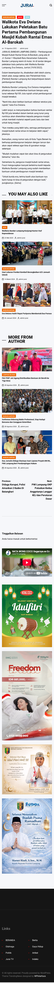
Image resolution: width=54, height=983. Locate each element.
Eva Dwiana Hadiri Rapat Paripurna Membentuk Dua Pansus (27, 313)
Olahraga (10, 946)
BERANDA (10, 940)
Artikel (35, 953)
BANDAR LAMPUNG (9, 416)
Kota (27, 17)
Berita (20, 17)
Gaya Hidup (37, 946)
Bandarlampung (9, 17)
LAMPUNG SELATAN (9, 375)
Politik (8, 953)
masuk (16, 539)
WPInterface (40, 976)
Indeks (35, 959)
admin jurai (24, 48)
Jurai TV (10, 959)
